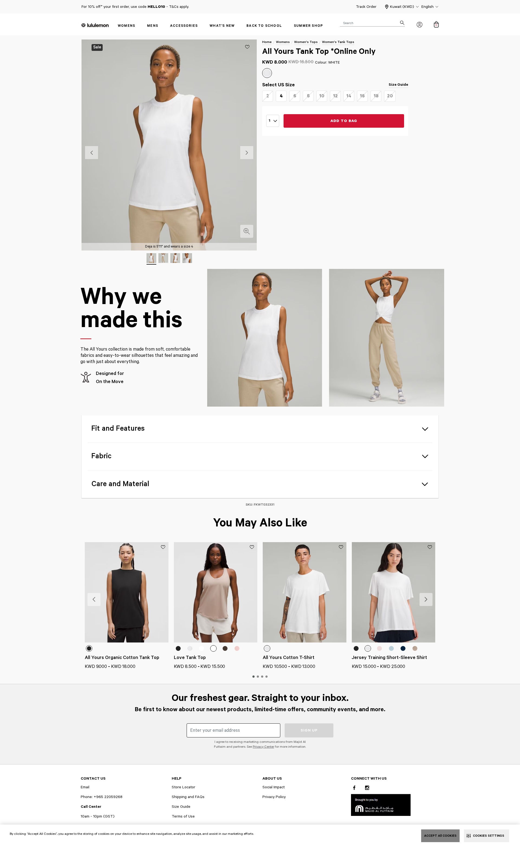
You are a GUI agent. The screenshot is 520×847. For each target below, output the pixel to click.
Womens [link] (126, 26)
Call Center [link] (91, 807)
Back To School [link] (264, 26)
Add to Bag (344, 121)
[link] (381, 805)
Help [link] (176, 778)
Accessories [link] (184, 26)
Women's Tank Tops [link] (338, 42)
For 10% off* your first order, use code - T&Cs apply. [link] (135, 7)
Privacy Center (263, 747)
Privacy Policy (274, 797)
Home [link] (267, 42)
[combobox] (372, 23)
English (427, 7)
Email (85, 787)
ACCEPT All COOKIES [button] (440, 836)
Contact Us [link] (93, 778)
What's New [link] (222, 26)
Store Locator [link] (183, 787)
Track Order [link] (366, 7)
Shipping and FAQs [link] (188, 797)
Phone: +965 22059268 (101, 797)
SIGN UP (309, 730)
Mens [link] (152, 26)
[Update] (247, 47)
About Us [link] (272, 778)
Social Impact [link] (273, 787)
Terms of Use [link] (183, 816)
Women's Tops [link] (306, 42)
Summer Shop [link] (308, 26)
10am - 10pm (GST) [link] (98, 816)
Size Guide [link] (398, 85)
